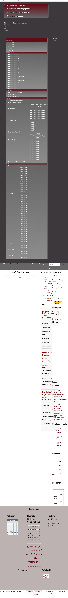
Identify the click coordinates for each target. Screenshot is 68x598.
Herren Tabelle (47, 296)
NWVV (60, 469)
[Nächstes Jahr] (39, 526)
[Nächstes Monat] (38, 526)
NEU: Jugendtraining (38, 264)
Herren (58, 314)
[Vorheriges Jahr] (28, 526)
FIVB (60, 458)
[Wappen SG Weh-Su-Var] (6, 26)
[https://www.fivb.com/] (61, 458)
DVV (60, 465)
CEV (60, 461)
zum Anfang (62, 591)
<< (7, 520)
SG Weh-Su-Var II (47, 387)
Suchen (64, 264)
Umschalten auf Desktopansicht (9, 1)
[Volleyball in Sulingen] (20, 23)
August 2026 (13, 520)
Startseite (6, 264)
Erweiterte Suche (54, 269)
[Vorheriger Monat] (30, 526)
